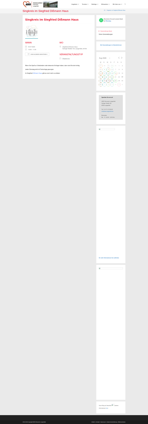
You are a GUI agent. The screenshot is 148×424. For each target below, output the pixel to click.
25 (104, 81)
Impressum (103, 422)
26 (108, 81)
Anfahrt (93, 422)
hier (107, 408)
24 (100, 81)
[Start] (104, 10)
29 (108, 66)
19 (108, 77)
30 (112, 66)
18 (104, 77)
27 (100, 66)
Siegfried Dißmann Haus (70, 47)
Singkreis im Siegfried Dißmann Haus (116, 10)
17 (100, 77)
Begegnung (66, 58)
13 (112, 73)
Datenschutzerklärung (112, 422)
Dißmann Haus (37, 73)
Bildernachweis (121, 422)
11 (104, 73)
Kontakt (97, 422)
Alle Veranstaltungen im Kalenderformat (110, 45)
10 (100, 73)
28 (115, 81)
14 (115, 73)
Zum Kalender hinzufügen (38, 54)
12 (108, 73)
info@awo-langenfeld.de (107, 111)
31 (100, 84)
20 (112, 77)
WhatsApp (108, 21)
